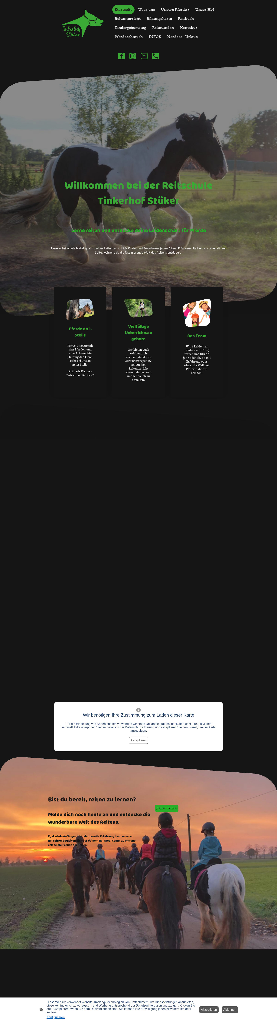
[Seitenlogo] (80, 23)
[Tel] (155, 56)
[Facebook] (121, 56)
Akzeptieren (139, 740)
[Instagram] (132, 56)
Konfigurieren (56, 1017)
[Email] (144, 56)
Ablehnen (229, 1009)
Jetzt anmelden (167, 808)
